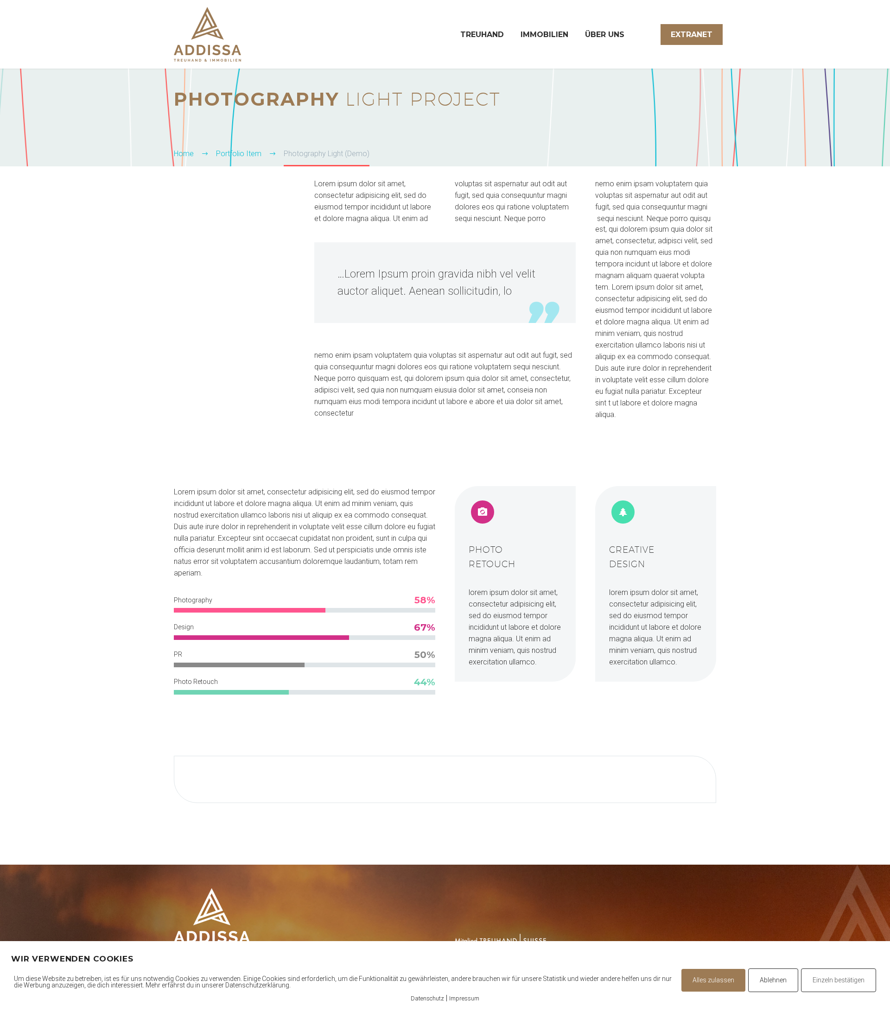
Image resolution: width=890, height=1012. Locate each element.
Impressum (464, 998)
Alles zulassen (713, 980)
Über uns (604, 34)
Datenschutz (427, 998)
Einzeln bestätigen (839, 980)
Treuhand (482, 34)
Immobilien (544, 34)
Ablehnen (773, 980)
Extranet (691, 34)
